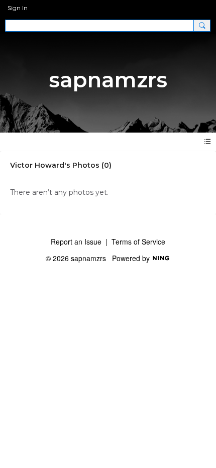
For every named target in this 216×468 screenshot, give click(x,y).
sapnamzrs (108, 80)
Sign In (18, 8)
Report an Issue (76, 242)
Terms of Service (138, 242)
